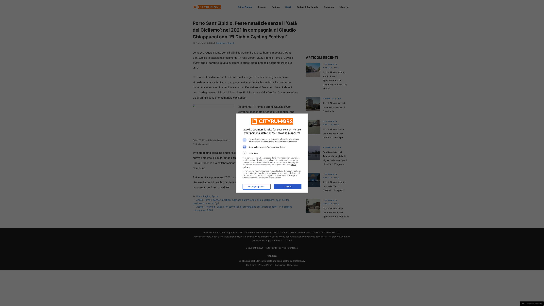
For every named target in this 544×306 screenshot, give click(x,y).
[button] (272, 153)
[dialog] (272, 153)
